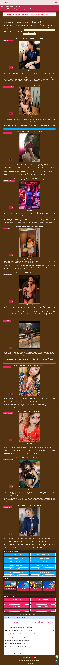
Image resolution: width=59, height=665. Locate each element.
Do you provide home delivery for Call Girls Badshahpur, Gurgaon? (19, 646)
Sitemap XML (37, 660)
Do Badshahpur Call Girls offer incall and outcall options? (17, 640)
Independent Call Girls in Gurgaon (22, 121)
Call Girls (7, 6)
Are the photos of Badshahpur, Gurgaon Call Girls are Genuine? (19, 630)
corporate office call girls (29, 212)
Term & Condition (29, 660)
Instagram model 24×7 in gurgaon (16, 311)
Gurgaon (12, 6)
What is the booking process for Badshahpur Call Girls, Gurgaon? (19, 627)
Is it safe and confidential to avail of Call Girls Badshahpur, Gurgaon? (20, 633)
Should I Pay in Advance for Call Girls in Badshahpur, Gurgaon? (18, 617)
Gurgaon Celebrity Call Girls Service (44, 164)
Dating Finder (34, 663)
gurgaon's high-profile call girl (11, 492)
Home (2, 6)
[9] (29, 147)
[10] (29, 381)
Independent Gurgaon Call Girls (28, 118)
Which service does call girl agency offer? (14, 653)
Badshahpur (18, 6)
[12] (29, 101)
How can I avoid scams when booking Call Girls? (15, 643)
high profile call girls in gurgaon (34, 490)
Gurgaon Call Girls (7, 265)
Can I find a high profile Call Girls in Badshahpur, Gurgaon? (18, 637)
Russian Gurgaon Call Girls (37, 544)
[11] (29, 54)
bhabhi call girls (6, 447)
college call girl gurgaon (36, 358)
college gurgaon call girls (45, 352)
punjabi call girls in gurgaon (22, 399)
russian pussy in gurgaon (46, 538)
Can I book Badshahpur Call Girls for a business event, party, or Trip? (20, 650)
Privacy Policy (22, 660)
